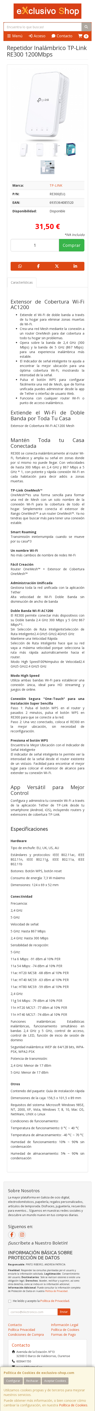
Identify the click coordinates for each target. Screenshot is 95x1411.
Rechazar (32, 1381)
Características (22, 282)
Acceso (39, 35)
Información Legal (64, 1325)
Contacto (64, 35)
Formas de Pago (63, 1334)
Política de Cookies (73, 1405)
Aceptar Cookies (55, 1381)
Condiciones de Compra (26, 1334)
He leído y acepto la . (41, 1301)
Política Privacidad (21, 1329)
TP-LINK (56, 185)
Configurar (13, 1381)
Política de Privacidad (56, 1291)
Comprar (71, 245)
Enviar (64, 1312)
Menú (16, 35)
